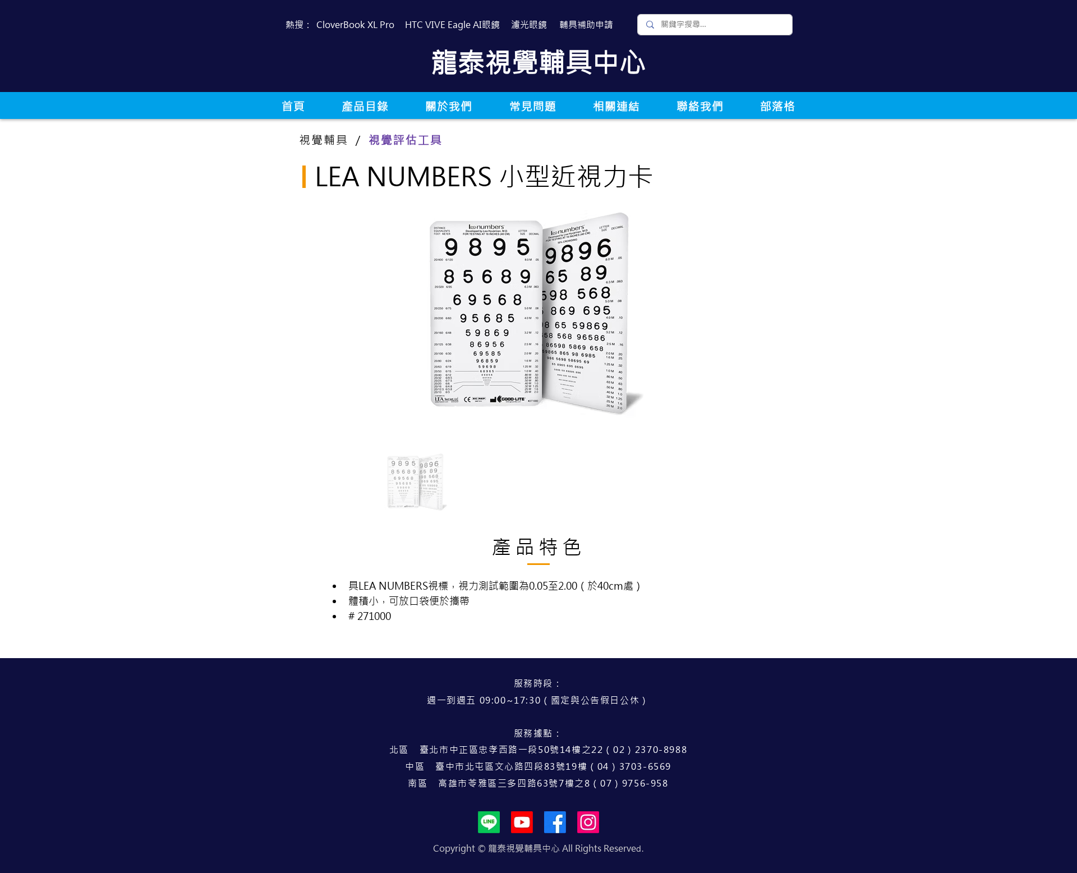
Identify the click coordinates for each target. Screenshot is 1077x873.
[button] (365, 106)
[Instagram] (588, 822)
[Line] (489, 822)
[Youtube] (522, 822)
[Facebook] (555, 822)
